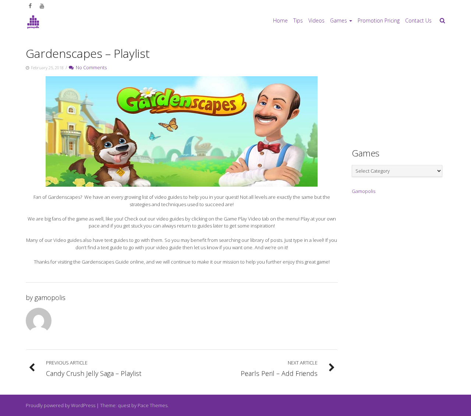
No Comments (90, 67)
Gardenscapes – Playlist (88, 53)
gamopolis (50, 297)
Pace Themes (152, 405)
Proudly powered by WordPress (60, 405)
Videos (316, 20)
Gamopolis (363, 191)
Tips (298, 20)
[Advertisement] (407, 89)
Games (338, 20)
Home (280, 20)
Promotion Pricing (379, 20)
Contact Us (418, 20)
